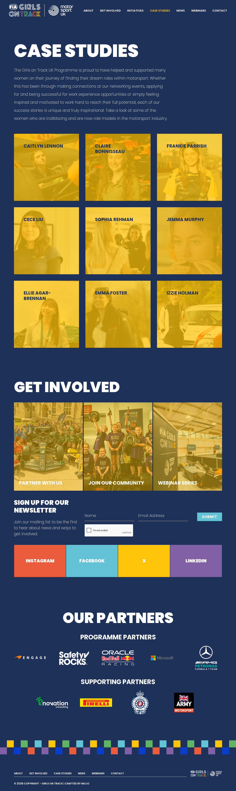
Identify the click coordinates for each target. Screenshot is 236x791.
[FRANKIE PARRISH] (189, 167)
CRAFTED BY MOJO (77, 783)
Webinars (198, 11)
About (88, 11)
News (180, 11)
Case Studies (160, 11)
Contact (219, 11)
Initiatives (135, 11)
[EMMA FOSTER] (117, 314)
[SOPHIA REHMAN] (117, 240)
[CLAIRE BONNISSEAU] (117, 167)
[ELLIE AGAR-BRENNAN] (46, 314)
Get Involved (110, 11)
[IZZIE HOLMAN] (189, 314)
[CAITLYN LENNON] (46, 167)
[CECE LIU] (46, 240)
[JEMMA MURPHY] (189, 240)
